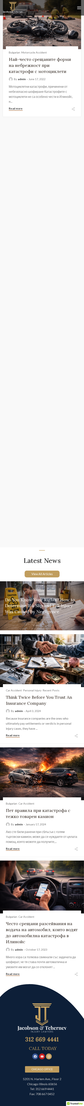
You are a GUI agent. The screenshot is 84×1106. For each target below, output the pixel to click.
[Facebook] (35, 1056)
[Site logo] (13, 8)
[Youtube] (42, 1056)
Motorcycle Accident (34, 52)
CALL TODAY (43, 1048)
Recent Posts (51, 690)
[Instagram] (49, 1056)
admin (22, 79)
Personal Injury (32, 690)
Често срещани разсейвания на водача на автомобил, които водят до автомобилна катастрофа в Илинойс (42, 932)
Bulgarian (14, 52)
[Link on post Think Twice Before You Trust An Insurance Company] (42, 682)
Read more (16, 108)
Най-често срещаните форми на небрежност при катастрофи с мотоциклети (40, 65)
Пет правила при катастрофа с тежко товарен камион (38, 813)
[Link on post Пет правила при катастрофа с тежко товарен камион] (42, 796)
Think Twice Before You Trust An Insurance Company (39, 700)
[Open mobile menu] (79, 8)
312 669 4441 (42, 1039)
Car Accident (14, 690)
